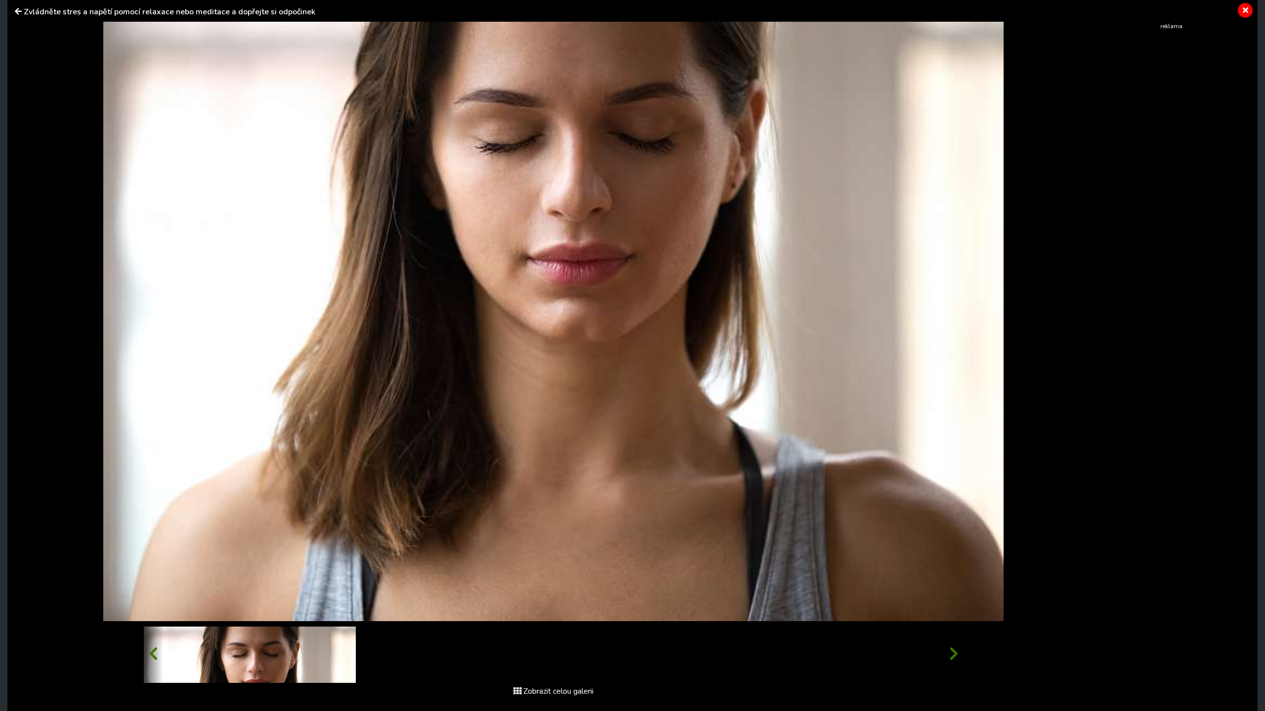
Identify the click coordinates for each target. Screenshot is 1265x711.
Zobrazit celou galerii (558, 691)
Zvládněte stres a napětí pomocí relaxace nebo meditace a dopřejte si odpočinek (169, 11)
